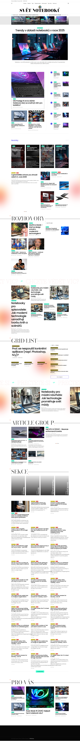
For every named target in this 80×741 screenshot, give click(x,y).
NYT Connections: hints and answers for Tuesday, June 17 (39, 596)
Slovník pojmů (44, 3)
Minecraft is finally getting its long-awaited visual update (39, 563)
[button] (11, 20)
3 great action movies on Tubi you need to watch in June (19, 580)
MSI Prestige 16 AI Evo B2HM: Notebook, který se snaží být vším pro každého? (27, 103)
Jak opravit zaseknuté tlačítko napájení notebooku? (59, 366)
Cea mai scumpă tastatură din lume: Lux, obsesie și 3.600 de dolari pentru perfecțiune (20, 516)
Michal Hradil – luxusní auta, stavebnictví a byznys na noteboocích (18, 273)
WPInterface (32, 738)
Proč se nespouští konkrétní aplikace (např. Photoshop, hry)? (29, 352)
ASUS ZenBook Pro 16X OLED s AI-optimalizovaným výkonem (61, 205)
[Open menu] (11, 3)
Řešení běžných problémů (15, 362)
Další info (32, 511)
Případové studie (38, 3)
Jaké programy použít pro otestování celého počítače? (59, 372)
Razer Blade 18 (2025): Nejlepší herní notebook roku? (61, 21)
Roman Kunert (21, 107)
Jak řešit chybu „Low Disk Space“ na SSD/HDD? (60, 355)
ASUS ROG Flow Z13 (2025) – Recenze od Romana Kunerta (57, 116)
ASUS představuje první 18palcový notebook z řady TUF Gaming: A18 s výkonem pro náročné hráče (62, 151)
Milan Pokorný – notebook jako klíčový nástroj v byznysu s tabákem (35, 253)
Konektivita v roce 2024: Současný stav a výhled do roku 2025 (62, 315)
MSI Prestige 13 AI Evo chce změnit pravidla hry (35, 462)
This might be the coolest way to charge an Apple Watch (19, 596)
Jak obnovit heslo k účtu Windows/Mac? (42, 364)
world (37, 501)
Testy (33, 3)
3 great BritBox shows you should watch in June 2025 (38, 503)
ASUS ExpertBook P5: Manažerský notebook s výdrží (18, 126)
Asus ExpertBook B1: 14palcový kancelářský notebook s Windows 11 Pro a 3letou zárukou (47, 21)
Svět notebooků (40, 10)
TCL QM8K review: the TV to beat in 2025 (40, 609)
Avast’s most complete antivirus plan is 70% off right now (24, 176)
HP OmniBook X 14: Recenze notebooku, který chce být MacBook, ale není (56, 431)
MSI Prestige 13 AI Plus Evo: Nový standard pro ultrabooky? (18, 21)
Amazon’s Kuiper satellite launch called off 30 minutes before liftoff (59, 504)
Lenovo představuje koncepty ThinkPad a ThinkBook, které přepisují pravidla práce (17, 150)
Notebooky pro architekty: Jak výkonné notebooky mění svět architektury (36, 315)
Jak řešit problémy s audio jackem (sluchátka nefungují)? (16, 364)
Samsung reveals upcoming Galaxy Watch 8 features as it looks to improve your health (59, 547)
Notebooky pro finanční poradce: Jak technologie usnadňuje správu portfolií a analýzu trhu (49, 306)
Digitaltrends (33, 501)
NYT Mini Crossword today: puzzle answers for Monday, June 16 (39, 581)
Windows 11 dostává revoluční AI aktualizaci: (52, 229)
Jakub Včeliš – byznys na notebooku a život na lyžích (19, 252)
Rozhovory (55, 3)
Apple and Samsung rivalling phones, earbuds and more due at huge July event (20, 610)
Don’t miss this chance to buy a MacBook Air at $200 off (40, 546)
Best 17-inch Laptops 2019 (40, 14)
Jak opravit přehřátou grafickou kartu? (28, 364)
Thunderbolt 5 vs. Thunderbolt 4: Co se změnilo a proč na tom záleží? (18, 462)
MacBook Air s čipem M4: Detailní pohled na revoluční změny (47, 149)
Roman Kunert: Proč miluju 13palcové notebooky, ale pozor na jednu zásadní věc (33, 20)
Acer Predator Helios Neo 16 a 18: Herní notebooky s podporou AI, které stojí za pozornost (36, 441)
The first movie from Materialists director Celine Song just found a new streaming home (58, 531)
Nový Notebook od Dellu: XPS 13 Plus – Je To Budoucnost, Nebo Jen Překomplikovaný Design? (19, 441)
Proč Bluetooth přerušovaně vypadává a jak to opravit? (59, 349)
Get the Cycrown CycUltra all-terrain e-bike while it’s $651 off (20, 563)
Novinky (25, 3)
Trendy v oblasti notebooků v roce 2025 (40, 30)
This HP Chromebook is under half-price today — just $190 (19, 546)
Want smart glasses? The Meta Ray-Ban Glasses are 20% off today (40, 530)
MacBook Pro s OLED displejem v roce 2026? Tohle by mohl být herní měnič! (35, 126)
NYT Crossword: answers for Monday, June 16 (58, 596)
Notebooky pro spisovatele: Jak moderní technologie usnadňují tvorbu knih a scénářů (19, 314)
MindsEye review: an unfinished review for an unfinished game (59, 563)
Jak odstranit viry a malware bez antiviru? (59, 360)
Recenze (29, 3)
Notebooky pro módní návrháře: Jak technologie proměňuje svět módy (39, 292)
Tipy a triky (50, 3)
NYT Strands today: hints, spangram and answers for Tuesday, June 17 (58, 581)
